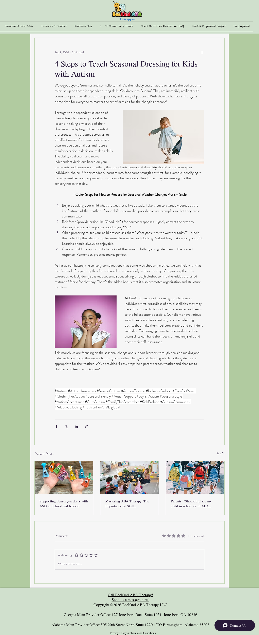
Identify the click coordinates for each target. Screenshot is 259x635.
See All (221, 453)
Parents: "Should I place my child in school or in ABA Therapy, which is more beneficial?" (191, 503)
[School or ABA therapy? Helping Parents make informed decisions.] (195, 477)
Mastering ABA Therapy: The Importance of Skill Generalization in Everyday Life (128, 503)
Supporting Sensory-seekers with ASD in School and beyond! (63, 503)
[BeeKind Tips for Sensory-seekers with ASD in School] (64, 477)
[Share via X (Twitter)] (66, 426)
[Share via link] (86, 426)
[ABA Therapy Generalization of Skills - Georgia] (129, 477)
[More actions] (202, 52)
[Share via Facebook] (56, 426)
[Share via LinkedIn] (76, 426)
